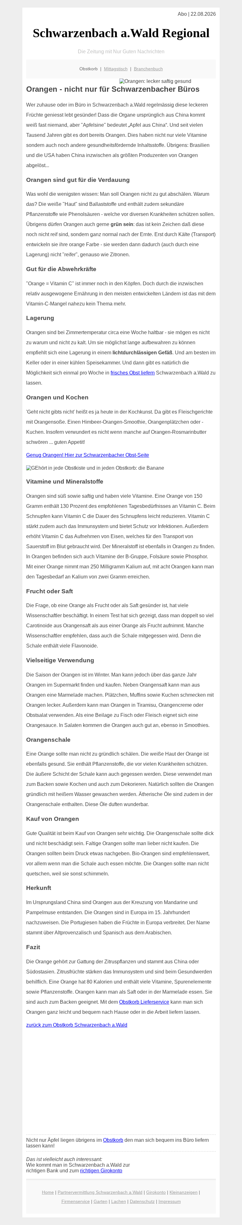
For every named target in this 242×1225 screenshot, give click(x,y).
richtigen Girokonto (101, 1170)
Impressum (169, 1201)
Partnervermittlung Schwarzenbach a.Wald (100, 1192)
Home (48, 1192)
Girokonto (156, 1192)
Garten (100, 1201)
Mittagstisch (116, 68)
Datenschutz (142, 1201)
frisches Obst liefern (133, 372)
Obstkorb (113, 1140)
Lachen (118, 1201)
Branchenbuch (148, 68)
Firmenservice (75, 1201)
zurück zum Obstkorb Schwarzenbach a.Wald (76, 1025)
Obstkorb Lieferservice (144, 1002)
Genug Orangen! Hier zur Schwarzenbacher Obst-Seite (87, 455)
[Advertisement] (121, 1083)
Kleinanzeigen (184, 1192)
